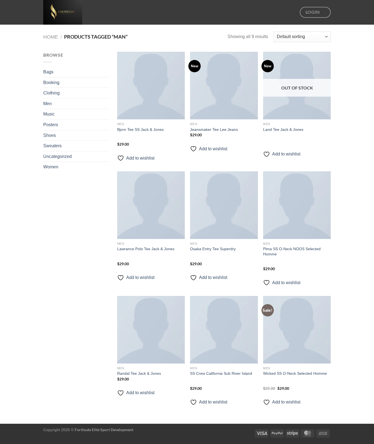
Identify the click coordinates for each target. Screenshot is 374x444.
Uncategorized (57, 156)
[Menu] (288, 12)
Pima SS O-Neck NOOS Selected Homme (292, 251)
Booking (51, 82)
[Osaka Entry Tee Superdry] (224, 205)
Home (50, 37)
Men (47, 103)
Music (49, 114)
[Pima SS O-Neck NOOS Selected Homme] (297, 205)
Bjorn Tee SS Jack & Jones (140, 129)
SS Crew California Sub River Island (221, 373)
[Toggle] (107, 93)
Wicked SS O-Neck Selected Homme (295, 373)
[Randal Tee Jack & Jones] (151, 330)
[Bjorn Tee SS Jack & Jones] (151, 85)
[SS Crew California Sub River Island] (224, 330)
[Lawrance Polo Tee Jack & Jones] (151, 205)
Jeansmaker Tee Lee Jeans (214, 129)
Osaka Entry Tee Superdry (213, 249)
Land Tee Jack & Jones (283, 129)
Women (50, 167)
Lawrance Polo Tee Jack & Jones (145, 249)
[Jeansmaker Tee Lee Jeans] (224, 85)
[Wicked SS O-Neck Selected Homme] (297, 330)
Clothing (51, 93)
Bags (48, 72)
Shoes (49, 135)
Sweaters (52, 145)
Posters (50, 124)
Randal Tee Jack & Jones (139, 373)
